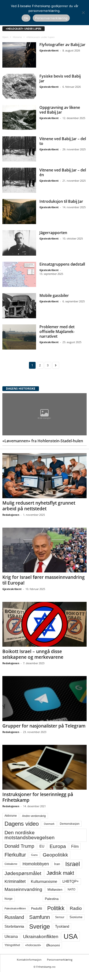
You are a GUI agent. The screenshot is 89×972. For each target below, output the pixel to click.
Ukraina (11, 937)
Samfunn (39, 917)
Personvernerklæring (59, 959)
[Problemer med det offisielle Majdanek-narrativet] (19, 337)
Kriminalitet (15, 881)
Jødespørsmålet (23, 873)
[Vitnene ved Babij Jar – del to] (19, 148)
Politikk (56, 908)
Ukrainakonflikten (40, 936)
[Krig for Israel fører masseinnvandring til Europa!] (44, 550)
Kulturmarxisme (44, 882)
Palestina (52, 899)
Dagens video (22, 823)
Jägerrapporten (53, 232)
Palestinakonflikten (15, 908)
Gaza (34, 854)
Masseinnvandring (23, 889)
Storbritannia (14, 926)
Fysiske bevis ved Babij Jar (60, 78)
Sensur (59, 917)
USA (71, 936)
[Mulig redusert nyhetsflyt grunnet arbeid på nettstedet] (44, 475)
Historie (17, 37)
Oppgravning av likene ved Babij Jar (59, 110)
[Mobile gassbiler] (19, 305)
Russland (14, 917)
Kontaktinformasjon (29, 959)
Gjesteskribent (49, 50)
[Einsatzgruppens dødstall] (19, 274)
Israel (72, 864)
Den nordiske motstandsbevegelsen (30, 835)
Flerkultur (15, 855)
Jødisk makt (60, 873)
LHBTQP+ (70, 881)
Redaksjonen (10, 514)
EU (41, 846)
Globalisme (11, 863)
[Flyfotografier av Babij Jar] (19, 55)
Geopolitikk (55, 854)
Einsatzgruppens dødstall (62, 264)
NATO (71, 889)
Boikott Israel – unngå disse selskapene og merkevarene (32, 654)
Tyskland (62, 926)
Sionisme (76, 917)
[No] (83, 12)
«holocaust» (33, 945)
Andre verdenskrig (34, 816)
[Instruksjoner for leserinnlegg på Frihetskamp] (44, 767)
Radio (76, 908)
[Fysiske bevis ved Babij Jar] (19, 86)
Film (75, 846)
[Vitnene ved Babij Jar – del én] (19, 180)
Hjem (5, 37)
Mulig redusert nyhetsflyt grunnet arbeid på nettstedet (38, 506)
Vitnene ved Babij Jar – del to (62, 141)
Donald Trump (19, 846)
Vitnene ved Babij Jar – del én (62, 172)
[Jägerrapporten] (19, 242)
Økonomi (53, 945)
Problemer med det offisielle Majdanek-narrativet (57, 331)
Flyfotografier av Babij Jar (62, 44)
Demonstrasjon (70, 823)
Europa (58, 846)
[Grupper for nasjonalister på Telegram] (44, 698)
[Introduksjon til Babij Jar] (19, 211)
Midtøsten (54, 889)
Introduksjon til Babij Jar (61, 201)
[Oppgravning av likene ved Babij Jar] (19, 117)
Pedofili (36, 908)
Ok (26, 18)
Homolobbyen (36, 863)
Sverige (39, 926)
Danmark (49, 823)
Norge (9, 898)
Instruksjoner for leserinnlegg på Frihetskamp (37, 797)
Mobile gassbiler (54, 295)
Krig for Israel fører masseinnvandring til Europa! (43, 580)
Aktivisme (11, 815)
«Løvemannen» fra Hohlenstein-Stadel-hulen (42, 440)
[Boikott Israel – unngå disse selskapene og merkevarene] (44, 624)
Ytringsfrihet (12, 945)
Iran (57, 864)
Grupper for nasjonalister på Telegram (43, 726)
